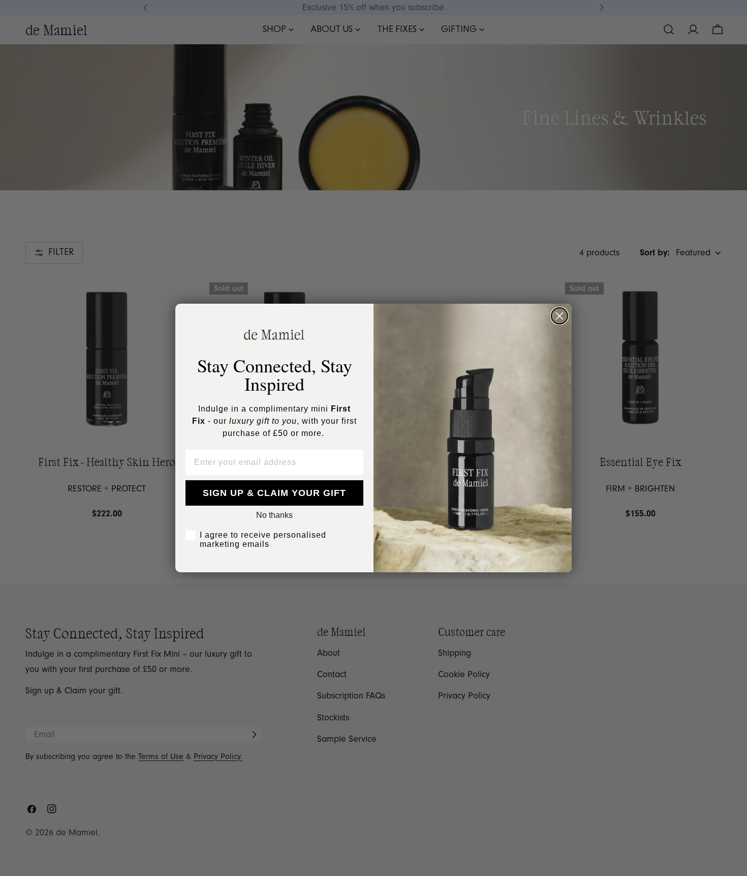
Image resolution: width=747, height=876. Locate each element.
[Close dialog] (559, 316)
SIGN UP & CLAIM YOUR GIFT (274, 493)
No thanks (274, 515)
